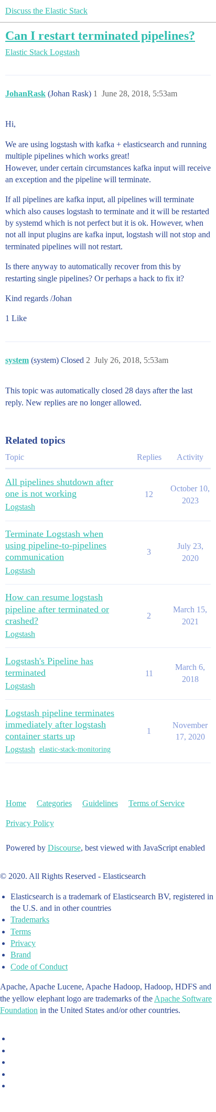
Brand (20, 954)
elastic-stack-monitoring (75, 749)
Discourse (64, 847)
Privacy (23, 943)
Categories (54, 803)
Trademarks (29, 919)
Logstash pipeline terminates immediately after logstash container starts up (59, 724)
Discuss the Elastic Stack (46, 10)
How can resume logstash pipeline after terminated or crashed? (57, 608)
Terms (20, 931)
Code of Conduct (39, 966)
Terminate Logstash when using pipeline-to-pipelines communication (55, 545)
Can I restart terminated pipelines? (100, 35)
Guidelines (100, 803)
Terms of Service (156, 803)
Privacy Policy (30, 823)
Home (16, 803)
